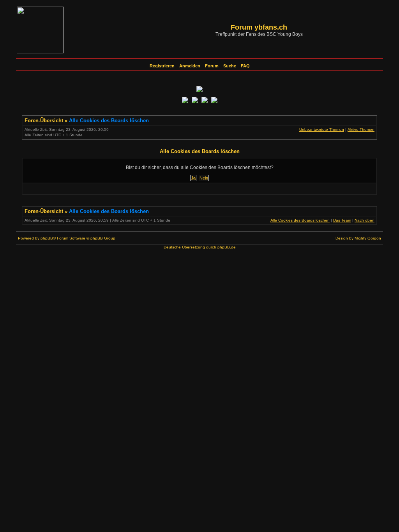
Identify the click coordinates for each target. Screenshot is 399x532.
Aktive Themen (361, 129)
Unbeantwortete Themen (321, 129)
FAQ (245, 65)
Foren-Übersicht (44, 120)
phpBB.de (226, 247)
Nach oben (364, 220)
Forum (212, 65)
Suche (229, 65)
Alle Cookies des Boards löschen (109, 120)
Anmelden (189, 65)
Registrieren (162, 65)
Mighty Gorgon (368, 238)
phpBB (47, 238)
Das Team (342, 220)
